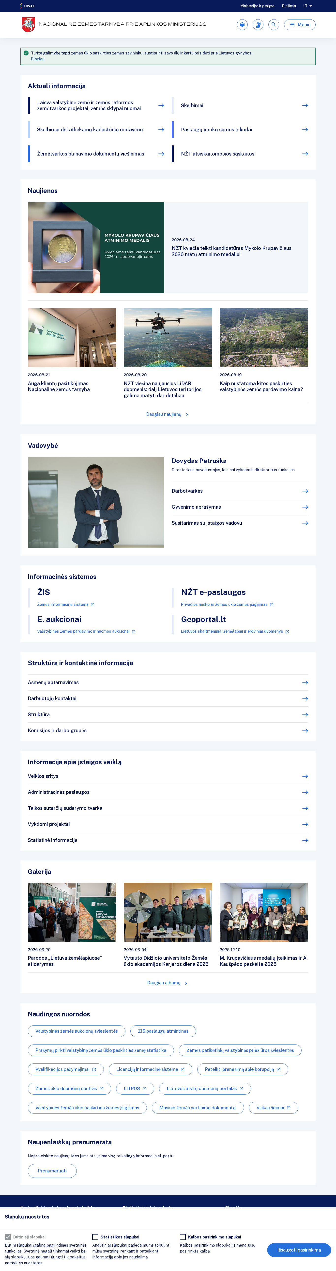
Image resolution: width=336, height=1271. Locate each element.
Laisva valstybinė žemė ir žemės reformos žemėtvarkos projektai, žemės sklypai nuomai (89, 105)
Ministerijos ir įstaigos (257, 6)
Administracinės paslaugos (59, 792)
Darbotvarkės (187, 491)
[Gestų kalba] (258, 24)
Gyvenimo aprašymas (196, 507)
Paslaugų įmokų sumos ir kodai (216, 130)
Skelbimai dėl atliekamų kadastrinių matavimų (90, 130)
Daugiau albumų (164, 982)
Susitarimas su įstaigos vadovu (207, 523)
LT (305, 6)
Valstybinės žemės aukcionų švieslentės (76, 1031)
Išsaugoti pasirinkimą (299, 1250)
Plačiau (38, 59)
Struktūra (39, 714)
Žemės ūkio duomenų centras (66, 1088)
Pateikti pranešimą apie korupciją (239, 1069)
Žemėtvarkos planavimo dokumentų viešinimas (90, 154)
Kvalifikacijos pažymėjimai (62, 1069)
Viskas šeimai (270, 1107)
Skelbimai (192, 105)
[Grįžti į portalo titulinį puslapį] (27, 6)
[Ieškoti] (273, 24)
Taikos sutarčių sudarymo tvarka (65, 808)
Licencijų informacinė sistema (147, 1069)
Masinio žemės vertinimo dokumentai (197, 1107)
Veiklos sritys (43, 776)
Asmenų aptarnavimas (53, 682)
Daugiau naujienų (164, 414)
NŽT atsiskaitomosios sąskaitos (217, 154)
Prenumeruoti (52, 1170)
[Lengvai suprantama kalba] (242, 24)
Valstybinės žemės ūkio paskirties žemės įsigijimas (87, 1107)
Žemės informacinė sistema (63, 604)
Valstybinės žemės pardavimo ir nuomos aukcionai (83, 631)
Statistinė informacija (52, 840)
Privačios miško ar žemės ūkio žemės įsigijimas (224, 604)
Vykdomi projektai (49, 824)
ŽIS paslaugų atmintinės (163, 1031)
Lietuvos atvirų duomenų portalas (202, 1088)
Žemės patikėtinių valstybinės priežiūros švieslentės (240, 1050)
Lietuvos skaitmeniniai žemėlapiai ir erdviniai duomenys (232, 631)
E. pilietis (289, 6)
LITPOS (132, 1088)
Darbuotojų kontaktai (52, 698)
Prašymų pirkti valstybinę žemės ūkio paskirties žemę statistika (100, 1050)
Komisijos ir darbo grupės (57, 730)
